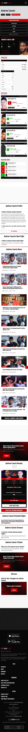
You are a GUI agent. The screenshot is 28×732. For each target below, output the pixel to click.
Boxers (8, 14)
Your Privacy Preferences (7, 699)
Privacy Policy (4, 694)
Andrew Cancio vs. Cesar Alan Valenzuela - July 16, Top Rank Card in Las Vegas (14, 410)
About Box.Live (5, 680)
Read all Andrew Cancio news (14, 418)
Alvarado (20, 478)
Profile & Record (14, 23)
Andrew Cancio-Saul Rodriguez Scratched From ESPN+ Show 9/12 (14, 349)
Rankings (3, 671)
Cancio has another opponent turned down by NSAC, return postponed (13, 389)
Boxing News (4, 263)
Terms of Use (4, 696)
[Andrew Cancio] (7, 474)
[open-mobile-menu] (25, 3)
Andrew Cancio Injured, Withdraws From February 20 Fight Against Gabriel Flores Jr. (13, 287)
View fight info (14, 506)
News (14, 28)
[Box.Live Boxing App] (14, 636)
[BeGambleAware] (14, 727)
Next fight (14, 26)
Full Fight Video (14, 500)
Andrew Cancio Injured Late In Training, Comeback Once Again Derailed (12, 267)
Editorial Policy (5, 685)
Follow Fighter (6, 52)
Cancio (7, 478)
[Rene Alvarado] (20, 474)
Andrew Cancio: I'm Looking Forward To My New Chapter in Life (14, 328)
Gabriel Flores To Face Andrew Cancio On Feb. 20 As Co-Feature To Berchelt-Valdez (14, 308)
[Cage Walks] (14, 719)
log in (14, 590)
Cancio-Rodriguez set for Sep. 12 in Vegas (12, 369)
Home (2, 14)
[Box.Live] (6, 3)
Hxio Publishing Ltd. (19, 702)
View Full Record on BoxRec (14, 510)
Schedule (3, 667)
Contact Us (4, 687)
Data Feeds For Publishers (8, 683)
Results (14, 31)
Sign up (6, 456)
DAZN (7, 537)
